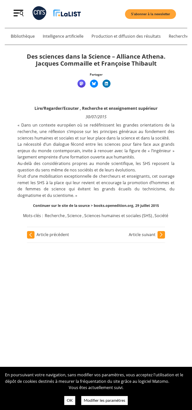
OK (70, 401)
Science (74, 215)
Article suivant (142, 234)
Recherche (55, 215)
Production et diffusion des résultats (126, 36)
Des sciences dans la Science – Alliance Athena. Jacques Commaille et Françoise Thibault (96, 60)
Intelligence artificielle (63, 36)
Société (161, 215)
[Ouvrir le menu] (18, 15)
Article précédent (52, 234)
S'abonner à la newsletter (150, 14)
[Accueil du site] (67, 13)
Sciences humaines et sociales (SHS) (118, 215)
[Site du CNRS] (39, 14)
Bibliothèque (23, 36)
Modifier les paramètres (104, 401)
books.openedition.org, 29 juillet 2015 (126, 205)
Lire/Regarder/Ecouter (56, 108)
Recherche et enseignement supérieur (120, 108)
